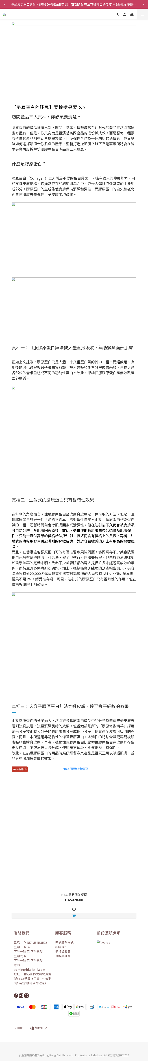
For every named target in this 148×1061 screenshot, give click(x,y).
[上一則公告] (4, 4)
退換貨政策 (63, 951)
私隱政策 (61, 947)
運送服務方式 (64, 942)
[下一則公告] (143, 4)
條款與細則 (63, 956)
